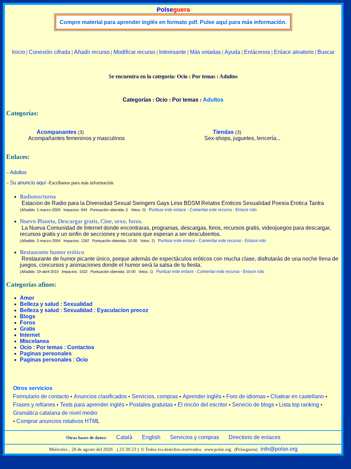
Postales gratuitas (151, 405)
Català (124, 437)
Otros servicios (32, 388)
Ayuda (232, 52)
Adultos (18, 172)
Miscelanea (34, 341)
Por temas (185, 100)
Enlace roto (246, 209)
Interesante (172, 52)
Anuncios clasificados (100, 396)
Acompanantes (56, 132)
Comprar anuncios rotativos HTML (58, 421)
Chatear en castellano (297, 396)
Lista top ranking (299, 405)
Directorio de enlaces (254, 437)
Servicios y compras (194, 437)
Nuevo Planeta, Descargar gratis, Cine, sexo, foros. (81, 221)
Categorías (137, 100)
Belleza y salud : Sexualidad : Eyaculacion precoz (84, 310)
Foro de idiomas (246, 396)
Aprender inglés (202, 396)
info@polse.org (279, 449)
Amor (27, 298)
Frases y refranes (34, 405)
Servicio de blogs (253, 405)
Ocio (162, 100)
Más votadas (205, 52)
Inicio (18, 52)
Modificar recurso (134, 52)
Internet (30, 335)
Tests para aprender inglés (92, 405)
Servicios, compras (155, 396)
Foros (27, 322)
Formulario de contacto (41, 396)
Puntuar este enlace (167, 209)
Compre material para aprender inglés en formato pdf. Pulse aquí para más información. (173, 22)
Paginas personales (46, 353)
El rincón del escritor (202, 405)
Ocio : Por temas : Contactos (57, 347)
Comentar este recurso (211, 209)
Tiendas (223, 132)
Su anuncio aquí (28, 182)
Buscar (326, 52)
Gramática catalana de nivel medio (55, 413)
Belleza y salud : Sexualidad (56, 304)
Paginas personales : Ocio (54, 360)
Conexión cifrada (49, 52)
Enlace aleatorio (294, 52)
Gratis (27, 329)
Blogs (27, 316)
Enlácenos (257, 52)
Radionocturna (38, 196)
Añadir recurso (92, 52)
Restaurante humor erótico (52, 252)
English (151, 437)
